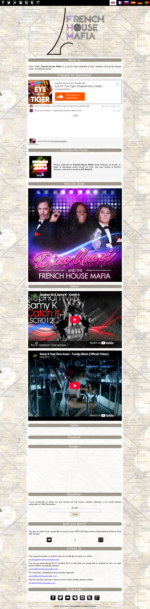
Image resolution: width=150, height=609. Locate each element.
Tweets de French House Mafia (75, 431)
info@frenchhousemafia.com (42, 583)
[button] (75, 514)
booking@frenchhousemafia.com (44, 560)
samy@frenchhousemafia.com (43, 576)
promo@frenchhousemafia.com (43, 569)
